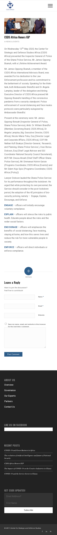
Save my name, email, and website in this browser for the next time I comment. (27, 325)
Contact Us (9, 407)
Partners (8, 401)
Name (41, 297)
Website (41, 315)
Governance (10, 390)
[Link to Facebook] (42, 532)
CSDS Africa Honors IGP (14, 463)
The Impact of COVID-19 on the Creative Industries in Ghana (27, 468)
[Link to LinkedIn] (46, 532)
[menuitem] (49, 5)
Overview (8, 385)
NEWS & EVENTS (12, 42)
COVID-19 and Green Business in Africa (19, 450)
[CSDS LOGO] (23, 5)
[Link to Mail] (51, 532)
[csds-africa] (25, 26)
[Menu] (49, 5)
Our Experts (10, 396)
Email (40, 306)
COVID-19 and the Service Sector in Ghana (20, 473)
